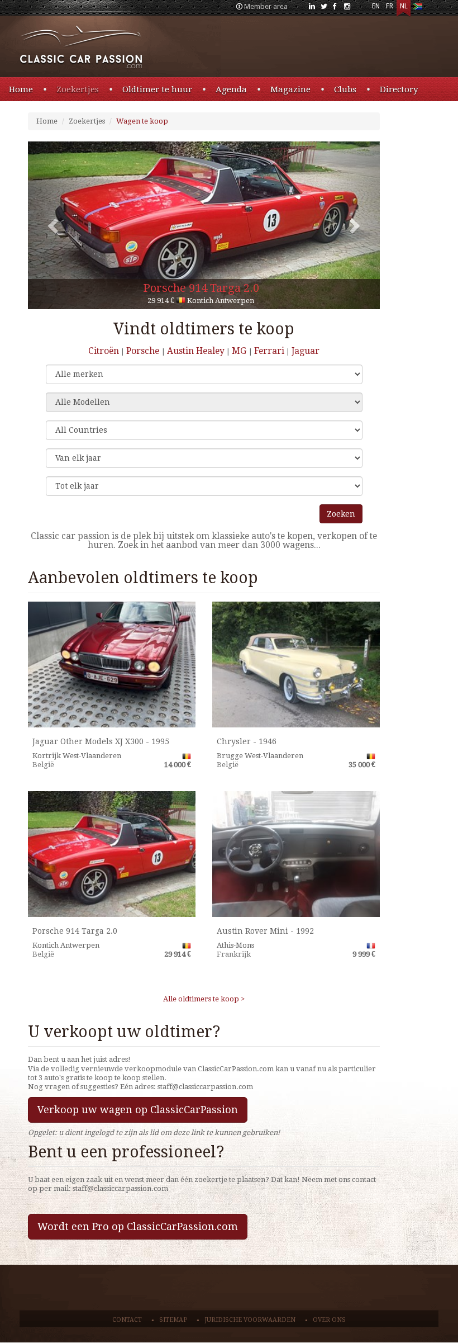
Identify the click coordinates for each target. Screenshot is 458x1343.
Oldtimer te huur (157, 89)
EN (376, 6)
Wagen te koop (142, 121)
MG (240, 351)
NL (404, 6)
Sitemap (173, 1319)
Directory (399, 89)
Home (21, 89)
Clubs (345, 89)
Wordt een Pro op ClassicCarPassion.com (137, 1226)
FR (389, 6)
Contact (127, 1319)
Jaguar (305, 351)
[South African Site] (417, 8)
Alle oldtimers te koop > (204, 999)
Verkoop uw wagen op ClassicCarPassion (137, 1109)
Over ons (329, 1319)
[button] (54, 225)
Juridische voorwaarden (249, 1319)
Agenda (231, 89)
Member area (266, 6)
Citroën (103, 351)
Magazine (290, 89)
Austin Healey (196, 351)
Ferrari (269, 351)
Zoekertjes (77, 89)
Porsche (143, 351)
